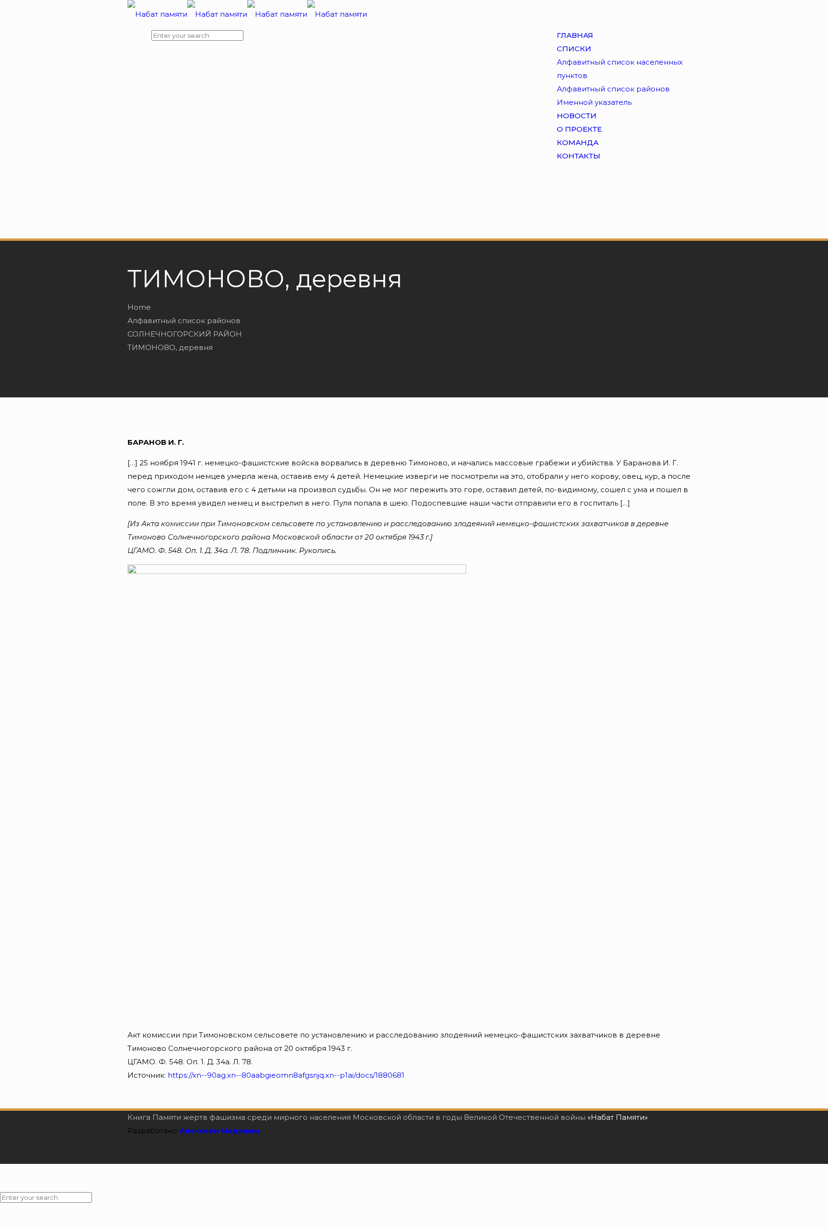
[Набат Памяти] (247, 14)
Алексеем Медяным (219, 1130)
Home (139, 307)
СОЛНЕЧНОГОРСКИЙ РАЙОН (184, 333)
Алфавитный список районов (184, 320)
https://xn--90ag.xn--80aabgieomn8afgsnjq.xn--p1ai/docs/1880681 (286, 1075)
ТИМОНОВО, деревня (170, 347)
